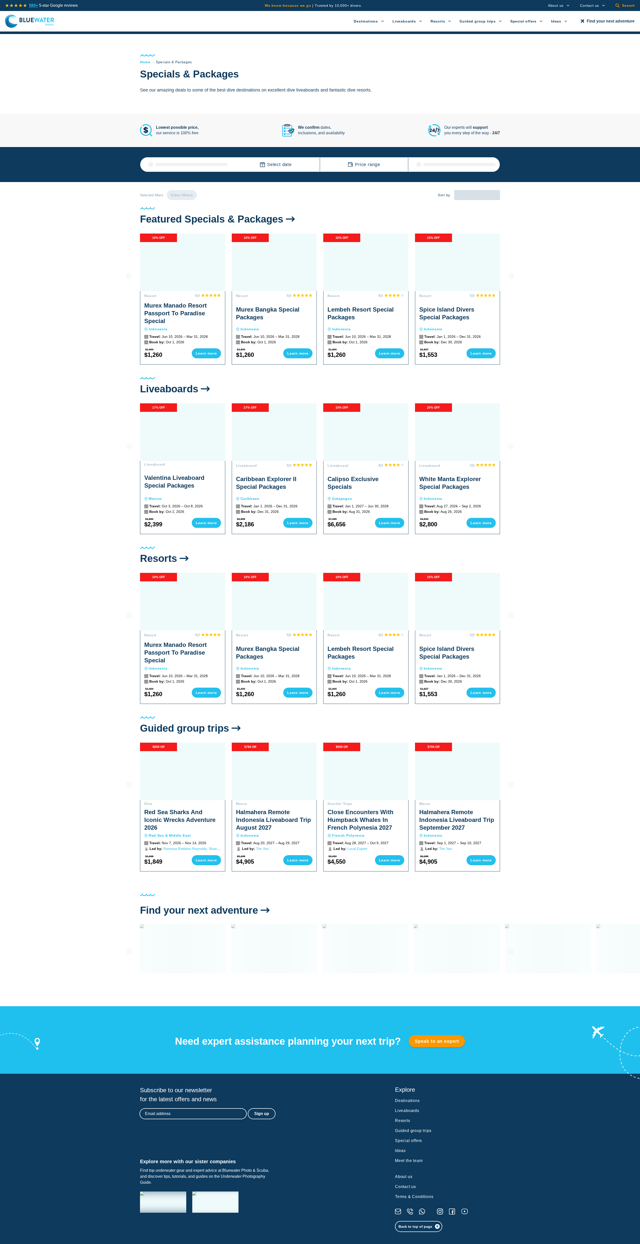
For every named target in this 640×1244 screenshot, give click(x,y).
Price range (367, 164)
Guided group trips (478, 21)
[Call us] (410, 1211)
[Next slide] (511, 276)
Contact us (589, 6)
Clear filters (182, 195)
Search (628, 6)
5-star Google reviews (53, 5)
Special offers (523, 21)
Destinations (366, 21)
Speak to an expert (437, 1041)
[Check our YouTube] (464, 1211)
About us (556, 6)
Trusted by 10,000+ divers (313, 6)
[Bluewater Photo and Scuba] (163, 1202)
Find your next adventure (610, 21)
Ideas (556, 21)
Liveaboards (404, 21)
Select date (279, 164)
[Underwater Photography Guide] (215, 1202)
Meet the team (408, 1160)
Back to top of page (415, 1226)
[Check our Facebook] (452, 1211)
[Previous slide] (129, 276)
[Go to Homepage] (29, 21)
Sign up (261, 1113)
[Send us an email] (398, 1211)
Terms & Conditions (414, 1196)
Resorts (437, 21)
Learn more (206, 353)
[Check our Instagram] (440, 1211)
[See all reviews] (16, 6)
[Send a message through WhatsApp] (422, 1211)
